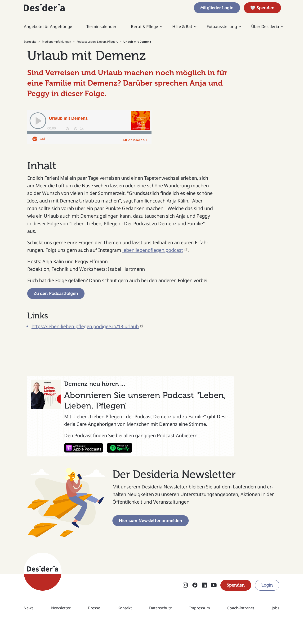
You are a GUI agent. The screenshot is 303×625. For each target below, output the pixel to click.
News (29, 608)
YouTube (214, 585)
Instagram (185, 585)
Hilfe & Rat (182, 26)
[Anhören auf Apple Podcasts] (83, 448)
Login (267, 585)
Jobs (275, 608)
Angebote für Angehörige (48, 26)
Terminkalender (101, 26)
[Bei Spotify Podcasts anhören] (119, 448)
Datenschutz (160, 608)
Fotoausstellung (222, 26)
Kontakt (125, 608)
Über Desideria (265, 26)
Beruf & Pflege (144, 26)
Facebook (195, 585)
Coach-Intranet (240, 608)
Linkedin (204, 585)
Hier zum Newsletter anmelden (150, 520)
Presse (94, 608)
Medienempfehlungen (56, 42)
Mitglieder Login (217, 7)
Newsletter (61, 608)
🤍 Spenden (262, 7)
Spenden (236, 585)
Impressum (199, 608)
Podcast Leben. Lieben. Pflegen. (97, 42)
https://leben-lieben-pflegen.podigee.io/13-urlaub (85, 326)
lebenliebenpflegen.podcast (152, 250)
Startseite (30, 42)
